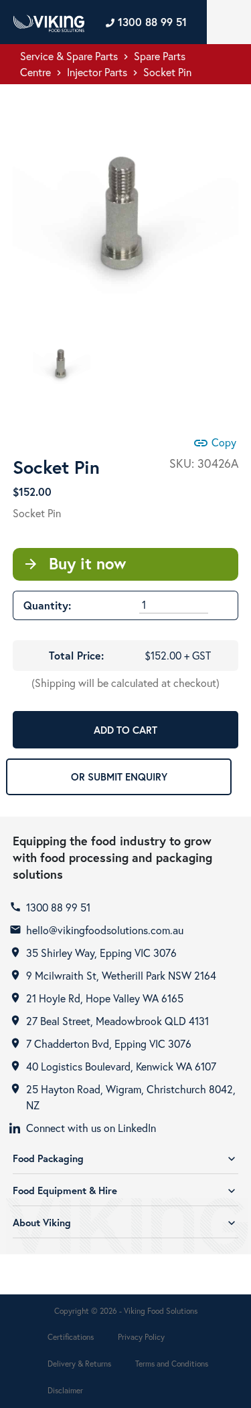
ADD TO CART (125, 729)
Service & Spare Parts (69, 56)
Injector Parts (97, 72)
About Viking (125, 1223)
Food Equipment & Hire (125, 1190)
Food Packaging (125, 1158)
